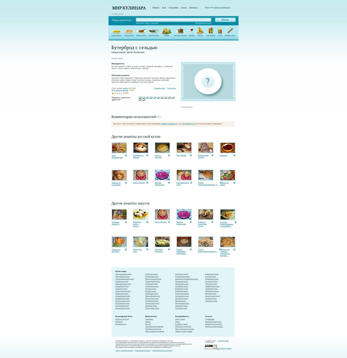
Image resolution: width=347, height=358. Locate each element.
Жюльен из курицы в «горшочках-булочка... (225, 253)
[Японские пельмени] (162, 246)
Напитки (192, 35)
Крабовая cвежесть (115, 223)
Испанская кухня (181, 274)
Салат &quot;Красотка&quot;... (208, 250)
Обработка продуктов (213, 324)
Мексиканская (180, 301)
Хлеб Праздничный (117, 157)
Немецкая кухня (181, 306)
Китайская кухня (181, 286)
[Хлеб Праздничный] (119, 152)
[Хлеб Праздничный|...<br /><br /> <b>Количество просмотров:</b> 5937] (126, 156)
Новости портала (122, 319)
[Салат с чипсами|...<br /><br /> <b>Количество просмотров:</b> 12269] (169, 156)
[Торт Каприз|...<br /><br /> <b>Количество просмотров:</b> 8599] (191, 156)
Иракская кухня (151, 306)
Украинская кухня (212, 291)
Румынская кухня (211, 274)
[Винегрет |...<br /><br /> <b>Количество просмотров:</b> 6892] (234, 156)
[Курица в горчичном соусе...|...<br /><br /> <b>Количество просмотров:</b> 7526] (212, 222)
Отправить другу (160, 88)
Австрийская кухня (122, 277)
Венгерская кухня (152, 277)
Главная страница (118, 52)
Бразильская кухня (122, 308)
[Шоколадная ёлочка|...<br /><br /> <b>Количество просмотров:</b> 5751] (212, 156)
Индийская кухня (151, 301)
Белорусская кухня (122, 301)
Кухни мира (173, 7)
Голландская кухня (152, 282)
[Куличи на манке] (228, 179)
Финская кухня (210, 294)
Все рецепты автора (120, 90)
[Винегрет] (228, 152)
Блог (164, 7)
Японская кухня (211, 301)
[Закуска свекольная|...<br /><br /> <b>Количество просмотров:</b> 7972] (169, 183)
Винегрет (224, 156)
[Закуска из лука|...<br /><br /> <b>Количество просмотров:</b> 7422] (147, 250)
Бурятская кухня (151, 274)
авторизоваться (188, 124)
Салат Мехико (139, 183)
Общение (119, 322)
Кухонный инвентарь (213, 322)
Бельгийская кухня (122, 303)
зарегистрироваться (222, 7)
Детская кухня (150, 291)
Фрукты (148, 324)
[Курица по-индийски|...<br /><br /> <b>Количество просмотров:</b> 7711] (126, 250)
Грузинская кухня (152, 286)
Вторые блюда (129, 35)
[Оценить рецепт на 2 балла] (115, 94)
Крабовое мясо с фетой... (137, 224)
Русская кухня (139, 52)
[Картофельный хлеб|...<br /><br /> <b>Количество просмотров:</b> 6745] (191, 183)
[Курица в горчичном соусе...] (206, 219)
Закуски (200, 35)
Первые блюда (116, 35)
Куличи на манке (224, 184)
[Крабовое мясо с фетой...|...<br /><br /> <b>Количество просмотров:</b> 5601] (147, 222)
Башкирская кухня (122, 299)
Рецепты (155, 7)
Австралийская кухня (123, 274)
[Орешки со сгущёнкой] (119, 179)
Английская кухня (122, 286)
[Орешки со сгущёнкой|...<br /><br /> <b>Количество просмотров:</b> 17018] (126, 183)
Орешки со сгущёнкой (116, 184)
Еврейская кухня (151, 294)
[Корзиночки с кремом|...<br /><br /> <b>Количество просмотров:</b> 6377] (147, 156)
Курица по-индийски (116, 251)
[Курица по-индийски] (119, 246)
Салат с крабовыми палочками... (181, 251)
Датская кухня (150, 289)
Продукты (193, 7)
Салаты (166, 35)
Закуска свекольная (159, 184)
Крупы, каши (180, 319)
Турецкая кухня (211, 284)
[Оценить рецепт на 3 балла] (117, 94)
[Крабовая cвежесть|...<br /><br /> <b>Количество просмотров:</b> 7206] (126, 222)
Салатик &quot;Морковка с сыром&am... (226, 224)
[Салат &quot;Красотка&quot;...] (206, 246)
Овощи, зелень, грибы (183, 331)
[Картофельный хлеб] (184, 179)
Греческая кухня (151, 284)
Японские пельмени (159, 250)
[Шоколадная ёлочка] (206, 152)
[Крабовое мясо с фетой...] (141, 219)
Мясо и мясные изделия (154, 331)
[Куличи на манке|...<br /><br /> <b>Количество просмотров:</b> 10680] (234, 183)
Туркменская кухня (212, 286)
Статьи (184, 7)
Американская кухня (123, 284)
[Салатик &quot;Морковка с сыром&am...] (228, 219)
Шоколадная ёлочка (203, 156)
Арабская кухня (121, 289)
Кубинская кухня (181, 291)
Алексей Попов (223, 341)
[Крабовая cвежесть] (119, 219)
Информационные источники (162, 350)
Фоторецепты (120, 324)
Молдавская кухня (182, 303)
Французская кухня (212, 296)
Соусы (220, 35)
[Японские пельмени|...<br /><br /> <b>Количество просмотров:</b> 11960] (169, 250)
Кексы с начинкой (151, 23)
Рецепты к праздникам (214, 327)
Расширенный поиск (203, 23)
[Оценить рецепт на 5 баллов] (121, 94)
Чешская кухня (211, 299)
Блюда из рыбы (153, 35)
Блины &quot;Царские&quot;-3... (208, 184)
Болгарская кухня (122, 306)
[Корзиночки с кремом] (141, 152)
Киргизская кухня (181, 284)
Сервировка (209, 319)
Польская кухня (181, 308)
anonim (125, 88)
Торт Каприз (181, 155)
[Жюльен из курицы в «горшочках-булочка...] (228, 246)
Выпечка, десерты (180, 35)
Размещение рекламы (142, 350)
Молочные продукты (183, 327)
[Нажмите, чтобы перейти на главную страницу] (129, 9)
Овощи (148, 322)
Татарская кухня (211, 282)
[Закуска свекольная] (162, 179)
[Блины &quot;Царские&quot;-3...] (206, 179)
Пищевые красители (153, 329)
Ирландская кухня (152, 308)
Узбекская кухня (211, 289)
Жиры (177, 322)
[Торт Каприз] (184, 152)
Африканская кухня (122, 296)
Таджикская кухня (212, 279)
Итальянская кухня (182, 277)
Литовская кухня (181, 299)
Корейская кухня (181, 289)
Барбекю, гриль (230, 35)
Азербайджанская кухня (124, 279)
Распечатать (171, 88)
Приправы (149, 319)
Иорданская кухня (152, 303)
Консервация (210, 35)
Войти (207, 7)
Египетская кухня (152, 299)
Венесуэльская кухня (153, 279)
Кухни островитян (182, 294)
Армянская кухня (121, 294)
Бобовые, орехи (181, 324)
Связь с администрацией (124, 350)
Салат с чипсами (158, 156)
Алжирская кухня (121, 282)
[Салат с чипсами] (162, 152)
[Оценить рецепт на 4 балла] (119, 94)
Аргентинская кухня (123, 291)
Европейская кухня (152, 296)
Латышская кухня (182, 296)
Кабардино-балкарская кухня (186, 279)
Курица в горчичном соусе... (202, 224)
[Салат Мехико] (141, 179)
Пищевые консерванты (154, 327)
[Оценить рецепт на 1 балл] (113, 94)
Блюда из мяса (141, 35)
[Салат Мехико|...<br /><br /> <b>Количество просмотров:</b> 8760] (147, 183)
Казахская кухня (181, 282)
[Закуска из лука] (141, 246)
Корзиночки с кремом (138, 156)
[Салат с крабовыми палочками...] (184, 246)
